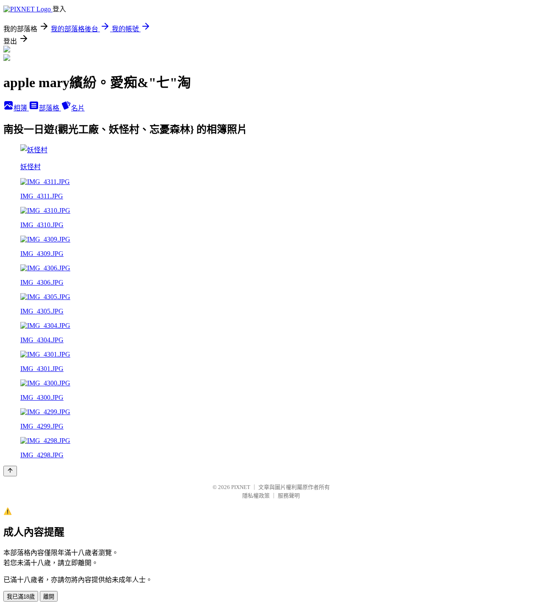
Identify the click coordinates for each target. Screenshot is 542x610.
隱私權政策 (256, 495)
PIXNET (240, 487)
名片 (78, 108)
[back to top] (10, 471)
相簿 (21, 108)
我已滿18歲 (21, 597)
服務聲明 (289, 495)
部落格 (50, 108)
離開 (48, 597)
